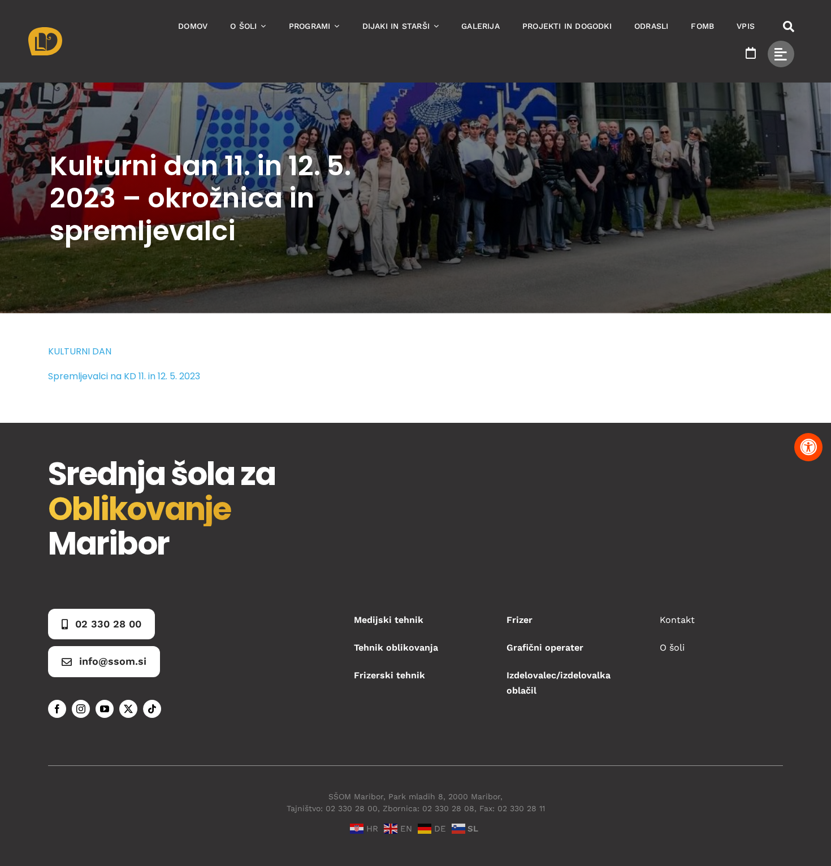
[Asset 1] (45, 31)
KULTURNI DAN (79, 351)
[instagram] (81, 709)
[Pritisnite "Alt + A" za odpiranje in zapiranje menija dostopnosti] (808, 447)
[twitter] (128, 709)
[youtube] (105, 709)
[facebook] (57, 709)
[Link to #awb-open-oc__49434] (781, 54)
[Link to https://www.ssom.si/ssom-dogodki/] (751, 53)
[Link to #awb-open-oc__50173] (788, 26)
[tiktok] (152, 709)
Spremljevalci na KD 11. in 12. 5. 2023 (124, 376)
